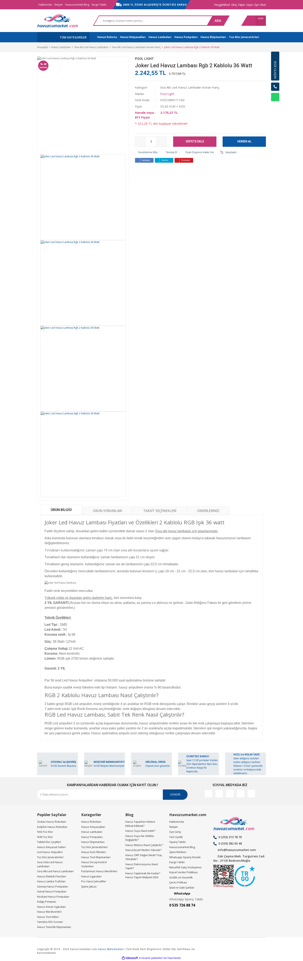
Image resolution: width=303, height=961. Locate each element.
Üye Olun (260, 5)
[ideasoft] (130, 958)
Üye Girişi (175, 832)
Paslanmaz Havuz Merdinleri (99, 871)
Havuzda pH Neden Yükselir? (143, 850)
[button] (275, 107)
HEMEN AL (244, 141)
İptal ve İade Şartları (181, 887)
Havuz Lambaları (91, 832)
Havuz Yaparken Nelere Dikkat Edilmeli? (140, 824)
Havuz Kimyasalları (93, 827)
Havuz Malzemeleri (111, 949)
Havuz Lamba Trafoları (51, 881)
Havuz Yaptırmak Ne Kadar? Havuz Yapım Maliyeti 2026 (142, 875)
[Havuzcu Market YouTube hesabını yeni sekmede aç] (251, 793)
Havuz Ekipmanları (93, 842)
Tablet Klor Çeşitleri (49, 842)
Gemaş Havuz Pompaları (52, 886)
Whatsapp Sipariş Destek (185, 857)
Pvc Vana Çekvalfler (93, 881)
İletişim (58, 4)
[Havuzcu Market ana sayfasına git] (57, 20)
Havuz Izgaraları (91, 876)
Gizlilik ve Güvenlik (181, 877)
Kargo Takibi (99, 4)
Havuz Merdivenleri (49, 912)
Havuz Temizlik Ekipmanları (54, 927)
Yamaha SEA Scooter (50, 922)
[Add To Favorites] (146, 152)
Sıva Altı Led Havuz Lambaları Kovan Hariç (189, 87)
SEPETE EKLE (195, 141)
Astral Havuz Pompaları (51, 891)
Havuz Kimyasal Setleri (51, 847)
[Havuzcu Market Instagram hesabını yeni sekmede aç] (230, 793)
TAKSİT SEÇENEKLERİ (159, 510)
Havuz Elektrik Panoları (51, 876)
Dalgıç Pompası (46, 901)
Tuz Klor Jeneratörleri (50, 857)
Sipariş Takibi (177, 842)
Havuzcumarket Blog (77, 4)
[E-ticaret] (151, 958)
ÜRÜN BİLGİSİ (61, 509)
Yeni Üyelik (176, 837)
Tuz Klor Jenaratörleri (94, 847)
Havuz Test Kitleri (48, 917)
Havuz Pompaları (92, 837)
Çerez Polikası (178, 882)
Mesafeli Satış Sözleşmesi (185, 867)
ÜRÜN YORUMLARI (107, 510)
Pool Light (144, 59)
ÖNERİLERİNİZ (208, 510)
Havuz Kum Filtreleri (93, 852)
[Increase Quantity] (161, 142)
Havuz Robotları (91, 822)
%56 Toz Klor (45, 832)
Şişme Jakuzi (88, 886)
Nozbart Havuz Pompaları (53, 896)
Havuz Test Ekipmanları (95, 857)
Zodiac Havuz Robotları (51, 822)
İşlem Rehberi (177, 852)
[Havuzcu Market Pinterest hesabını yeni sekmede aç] (240, 793)
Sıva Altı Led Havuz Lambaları (55, 871)
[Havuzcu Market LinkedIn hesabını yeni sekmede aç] (219, 793)
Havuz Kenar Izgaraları (51, 907)
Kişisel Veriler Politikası (183, 872)
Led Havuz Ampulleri (50, 852)
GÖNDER (175, 794)
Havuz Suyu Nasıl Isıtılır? (140, 831)
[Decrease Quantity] (140, 142)
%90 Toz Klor (45, 837)
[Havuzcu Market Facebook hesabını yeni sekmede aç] (208, 793)
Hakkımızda (45, 4)
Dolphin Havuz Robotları (52, 827)
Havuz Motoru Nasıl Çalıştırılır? (144, 845)
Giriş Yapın (238, 5)
